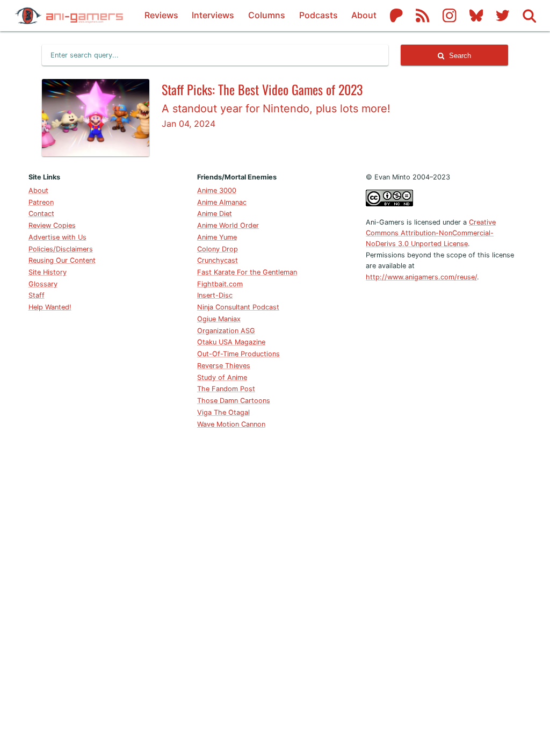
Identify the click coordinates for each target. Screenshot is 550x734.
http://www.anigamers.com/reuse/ (421, 277)
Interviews (213, 15)
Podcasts (318, 15)
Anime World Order (228, 225)
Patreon (41, 202)
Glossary (42, 284)
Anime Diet (214, 214)
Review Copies (52, 225)
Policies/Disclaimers (60, 249)
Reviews (161, 15)
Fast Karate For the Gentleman (247, 272)
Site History (47, 272)
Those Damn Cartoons (233, 401)
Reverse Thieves (223, 366)
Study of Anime (222, 377)
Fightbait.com (220, 284)
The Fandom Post (226, 389)
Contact (41, 214)
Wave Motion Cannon (231, 424)
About (364, 15)
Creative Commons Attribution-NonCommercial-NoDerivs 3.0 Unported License (431, 233)
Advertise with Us (57, 237)
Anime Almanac (222, 202)
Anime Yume (217, 237)
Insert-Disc (215, 295)
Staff (36, 295)
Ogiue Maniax (219, 319)
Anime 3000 (216, 190)
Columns (266, 15)
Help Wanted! (49, 307)
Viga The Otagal (223, 412)
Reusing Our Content (62, 260)
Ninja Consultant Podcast (238, 307)
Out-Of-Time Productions (238, 354)
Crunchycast (217, 260)
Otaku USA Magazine (231, 342)
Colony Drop (217, 249)
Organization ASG (226, 331)
